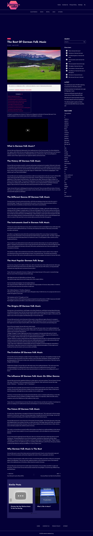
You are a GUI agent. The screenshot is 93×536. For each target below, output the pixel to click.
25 (65, 115)
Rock (41, 11)
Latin (65, 169)
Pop (65, 182)
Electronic (33, 11)
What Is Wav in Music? (44, 506)
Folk (65, 148)
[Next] (57, 500)
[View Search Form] (85, 5)
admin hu (66, 125)
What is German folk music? (14, 96)
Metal (48, 11)
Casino (66, 130)
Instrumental (67, 163)
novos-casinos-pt (68, 175)
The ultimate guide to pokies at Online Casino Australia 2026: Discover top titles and (74, 103)
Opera (65, 179)
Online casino (67, 177)
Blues (65, 128)
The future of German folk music (15, 109)
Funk (65, 150)
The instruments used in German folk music (17, 101)
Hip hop (66, 157)
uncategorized (67, 196)
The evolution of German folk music (16, 106)
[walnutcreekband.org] (13, 5)
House (66, 159)
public (65, 184)
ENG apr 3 (66, 142)
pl (64, 180)
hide (21, 94)
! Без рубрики (67, 113)
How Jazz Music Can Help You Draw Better (51, 475)
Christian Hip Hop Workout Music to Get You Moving (21, 507)
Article (66, 127)
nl (64, 171)
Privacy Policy (73, 4)
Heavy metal (67, 155)
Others (60, 11)
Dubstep (66, 138)
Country (66, 134)
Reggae (66, 186)
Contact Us (65, 4)
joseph (9, 45)
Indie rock (66, 161)
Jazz (54, 11)
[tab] (31, 513)
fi (64, 146)
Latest (9, 38)
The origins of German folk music (15, 104)
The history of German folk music (15, 97)
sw (65, 194)
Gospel (66, 152)
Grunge (66, 153)
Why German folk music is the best (15, 110)
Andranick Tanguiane (20, 89)
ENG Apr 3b (67, 144)
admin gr (66, 123)
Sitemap (80, 4)
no (65, 173)
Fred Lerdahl (28, 89)
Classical (66, 132)
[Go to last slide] (11, 500)
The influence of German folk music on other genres (19, 107)
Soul (65, 192)
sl (64, 190)
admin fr (66, 121)
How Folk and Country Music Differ (15, 475)
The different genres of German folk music (17, 99)
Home (59, 4)
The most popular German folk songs (16, 102)
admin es (66, 119)
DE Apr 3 (66, 136)
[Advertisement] (46, 23)
